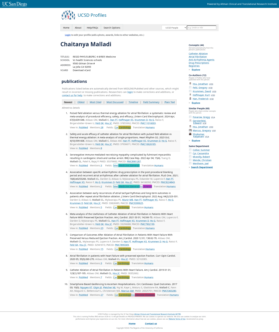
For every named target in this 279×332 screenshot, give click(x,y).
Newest (68, 102)
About (78, 27)
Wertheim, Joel (201, 163)
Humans (150, 127)
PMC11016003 (148, 123)
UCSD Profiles (92, 15)
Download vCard (82, 70)
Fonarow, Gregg (204, 117)
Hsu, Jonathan (203, 83)
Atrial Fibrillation (198, 56)
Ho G (151, 119)
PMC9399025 (136, 203)
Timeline (133, 102)
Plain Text (170, 102)
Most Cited (95, 102)
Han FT (113, 119)
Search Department (202, 167)
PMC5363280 (169, 290)
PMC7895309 (122, 244)
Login (68, 35)
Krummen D (141, 119)
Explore (196, 69)
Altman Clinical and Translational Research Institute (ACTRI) (157, 314)
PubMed (83, 127)
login (130, 91)
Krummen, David (204, 91)
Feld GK (99, 123)
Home (66, 27)
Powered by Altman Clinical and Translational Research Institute (242, 3)
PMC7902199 (147, 224)
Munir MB (127, 199)
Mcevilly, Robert (201, 156)
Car (123, 127)
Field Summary (151, 102)
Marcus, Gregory (204, 130)
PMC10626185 (148, 144)
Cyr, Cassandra (201, 153)
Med (127, 165)
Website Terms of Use (177, 319)
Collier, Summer (201, 149)
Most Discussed (115, 102)
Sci (146, 186)
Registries (194, 65)
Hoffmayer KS (126, 119)
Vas (143, 294)
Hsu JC (108, 123)
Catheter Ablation (198, 53)
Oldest (81, 102)
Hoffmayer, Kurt (204, 95)
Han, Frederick (203, 98)
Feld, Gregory (202, 87)
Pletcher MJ (109, 287)
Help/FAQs (92, 27)
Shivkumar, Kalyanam (201, 135)
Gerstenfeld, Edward (199, 122)
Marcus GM (127, 290)
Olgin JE (97, 287)
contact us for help (72, 95)
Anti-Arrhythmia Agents (201, 59)
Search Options (112, 27)
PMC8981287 (134, 161)
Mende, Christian (202, 160)
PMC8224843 (168, 182)
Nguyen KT (86, 287)
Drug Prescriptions (199, 62)
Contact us (151, 323)
